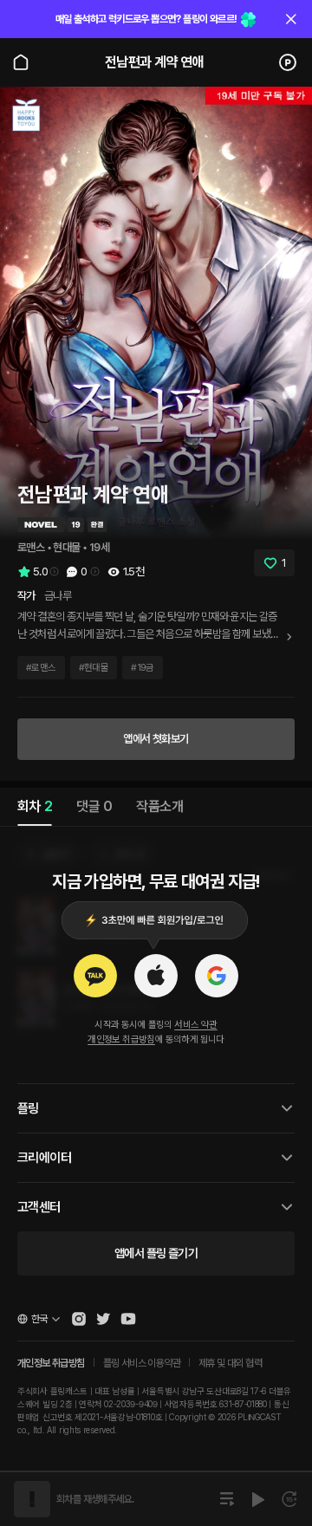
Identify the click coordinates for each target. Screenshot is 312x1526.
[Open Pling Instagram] (79, 1319)
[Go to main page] (20, 62)
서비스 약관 (195, 1024)
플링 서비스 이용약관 (141, 1363)
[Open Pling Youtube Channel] (128, 1319)
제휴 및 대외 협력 (230, 1363)
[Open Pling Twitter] (103, 1319)
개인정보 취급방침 (121, 1039)
